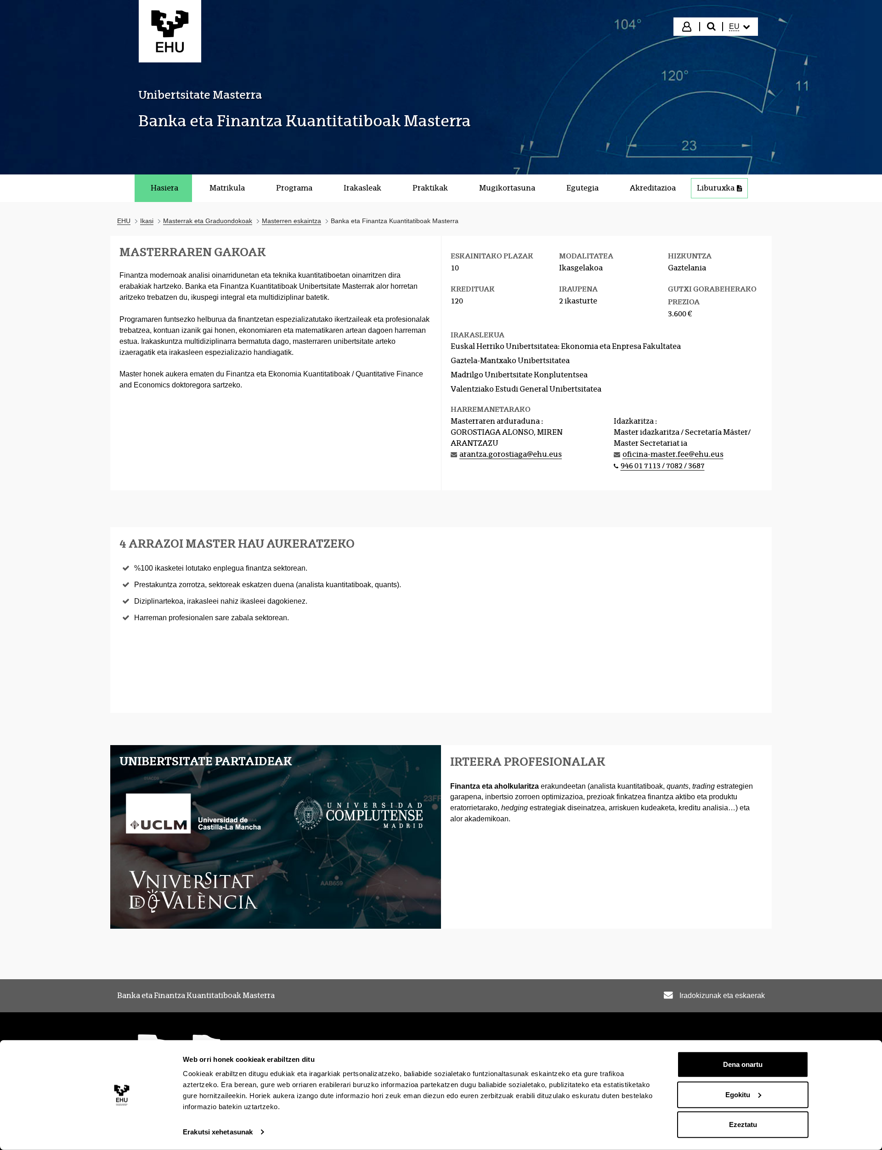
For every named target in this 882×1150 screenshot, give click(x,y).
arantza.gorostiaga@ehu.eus (510, 454)
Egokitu (737, 1094)
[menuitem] (739, 26)
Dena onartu (743, 1064)
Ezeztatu (743, 1124)
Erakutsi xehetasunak (218, 1132)
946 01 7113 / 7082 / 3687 (663, 465)
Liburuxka (716, 188)
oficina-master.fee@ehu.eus (673, 454)
